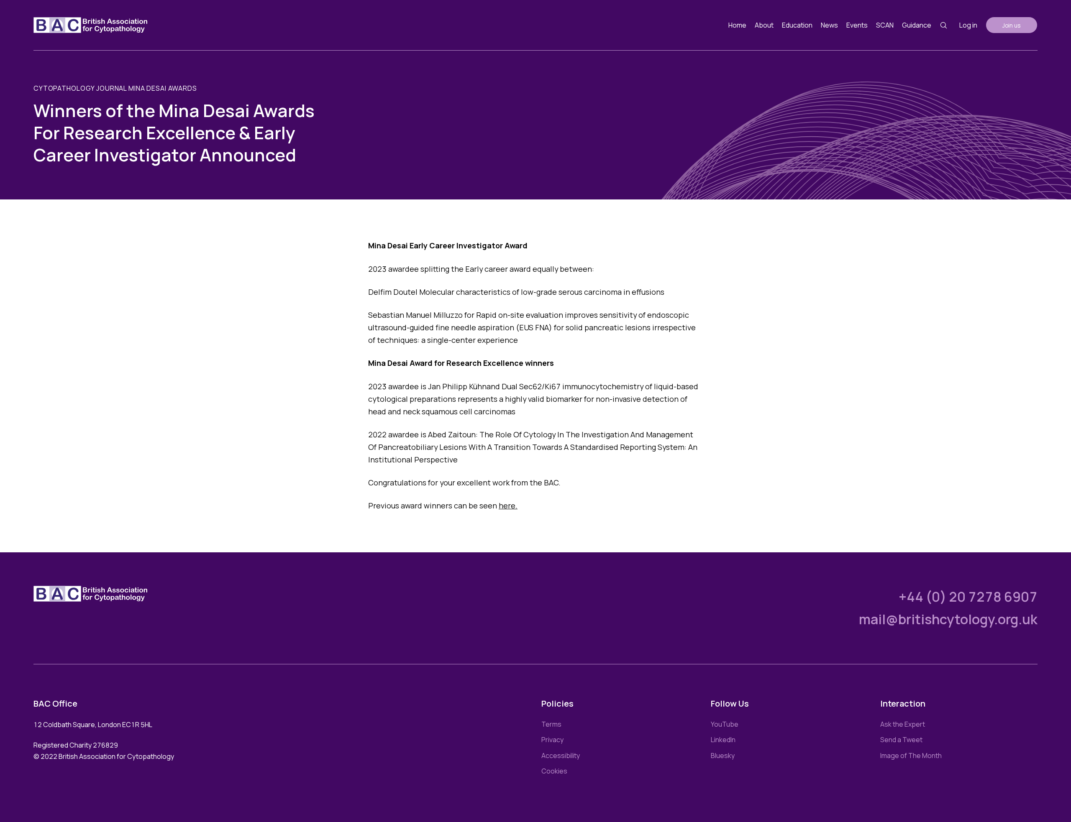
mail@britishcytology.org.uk (948, 619)
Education (797, 25)
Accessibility (560, 755)
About (764, 25)
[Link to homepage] (90, 25)
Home (737, 25)
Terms (551, 724)
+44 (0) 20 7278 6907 (968, 596)
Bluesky (723, 755)
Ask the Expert (902, 724)
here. (508, 505)
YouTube (724, 724)
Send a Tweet (901, 739)
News (829, 25)
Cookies (554, 771)
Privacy (552, 739)
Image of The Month (911, 755)
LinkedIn (723, 739)
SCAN (885, 25)
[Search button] (944, 25)
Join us (1011, 25)
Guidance (916, 25)
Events (857, 25)
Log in (968, 25)
